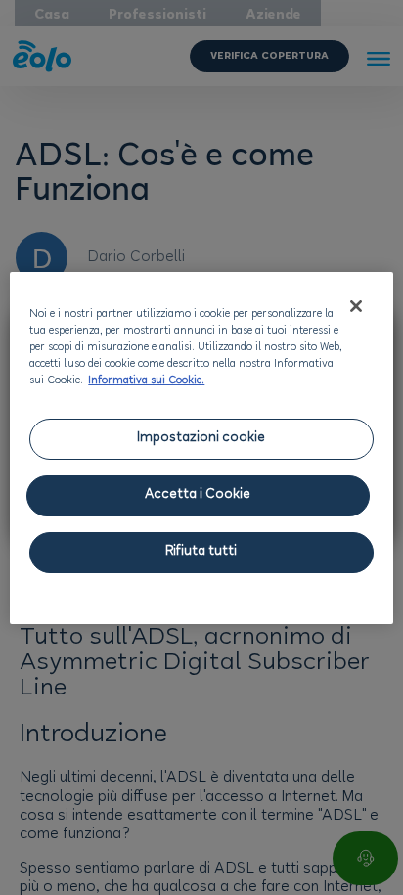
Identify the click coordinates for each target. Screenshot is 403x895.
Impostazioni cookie (201, 438)
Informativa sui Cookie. (146, 381)
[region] (201, 448)
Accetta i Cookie (197, 495)
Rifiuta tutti (201, 552)
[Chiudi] (356, 306)
